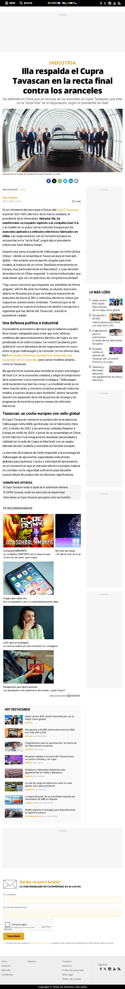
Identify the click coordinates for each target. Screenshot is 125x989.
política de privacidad (40, 943)
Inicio (4, 961)
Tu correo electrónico (15, 907)
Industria (29, 749)
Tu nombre (9, 894)
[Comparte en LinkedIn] (71, 181)
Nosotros (67, 965)
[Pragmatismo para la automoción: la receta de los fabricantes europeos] (14, 746)
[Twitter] (105, 3)
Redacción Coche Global (43, 803)
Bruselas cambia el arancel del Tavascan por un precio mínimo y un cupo (49, 758)
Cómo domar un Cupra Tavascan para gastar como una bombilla (36, 497)
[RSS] (119, 3)
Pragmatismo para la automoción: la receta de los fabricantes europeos (51, 744)
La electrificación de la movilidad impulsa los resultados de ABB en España (50, 798)
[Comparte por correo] (76, 181)
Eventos (32, 961)
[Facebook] (100, 3)
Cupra (22, 189)
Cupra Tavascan (67, 209)
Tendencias (30, 790)
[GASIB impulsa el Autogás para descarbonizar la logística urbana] (14, 813)
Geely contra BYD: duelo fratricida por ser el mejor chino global (49, 718)
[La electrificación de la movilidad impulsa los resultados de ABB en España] (14, 800)
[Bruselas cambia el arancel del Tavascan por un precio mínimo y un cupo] (14, 760)
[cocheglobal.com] (62, 3)
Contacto (67, 961)
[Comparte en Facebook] (48, 181)
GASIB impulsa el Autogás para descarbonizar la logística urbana (50, 811)
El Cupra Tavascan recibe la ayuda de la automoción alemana (35, 487)
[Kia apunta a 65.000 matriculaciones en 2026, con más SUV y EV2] (14, 733)
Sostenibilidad (31, 816)
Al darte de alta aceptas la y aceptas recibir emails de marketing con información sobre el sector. (60, 943)
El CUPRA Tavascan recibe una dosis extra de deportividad (34, 492)
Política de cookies (71, 978)
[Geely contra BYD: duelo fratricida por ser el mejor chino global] (14, 719)
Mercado (28, 723)
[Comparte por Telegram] (65, 181)
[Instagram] (110, 3)
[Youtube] (114, 3)
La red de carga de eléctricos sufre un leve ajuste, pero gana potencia (48, 784)
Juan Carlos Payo (40, 736)
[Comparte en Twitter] (54, 181)
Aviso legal (67, 974)
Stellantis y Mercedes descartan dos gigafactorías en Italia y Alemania (45, 771)
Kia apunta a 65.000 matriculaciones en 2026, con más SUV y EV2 (50, 731)
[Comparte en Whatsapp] (59, 181)
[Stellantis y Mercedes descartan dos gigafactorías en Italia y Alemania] (14, 773)
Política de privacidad (72, 970)
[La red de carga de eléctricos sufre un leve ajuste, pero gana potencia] (14, 786)
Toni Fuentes (10, 197)
